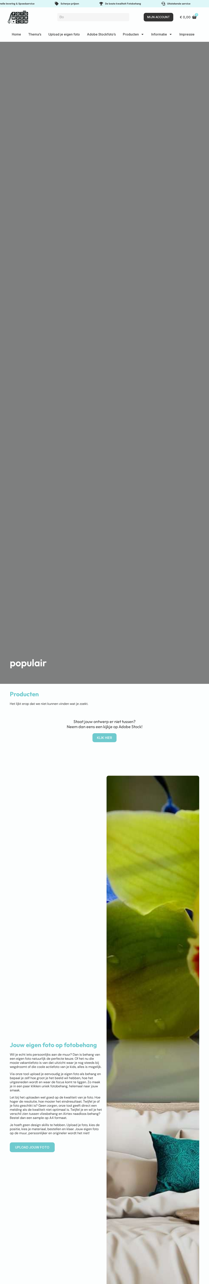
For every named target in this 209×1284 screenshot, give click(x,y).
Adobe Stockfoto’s (101, 34)
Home (16, 34)
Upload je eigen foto (64, 34)
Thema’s (34, 34)
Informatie (159, 34)
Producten (131, 34)
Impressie (187, 34)
